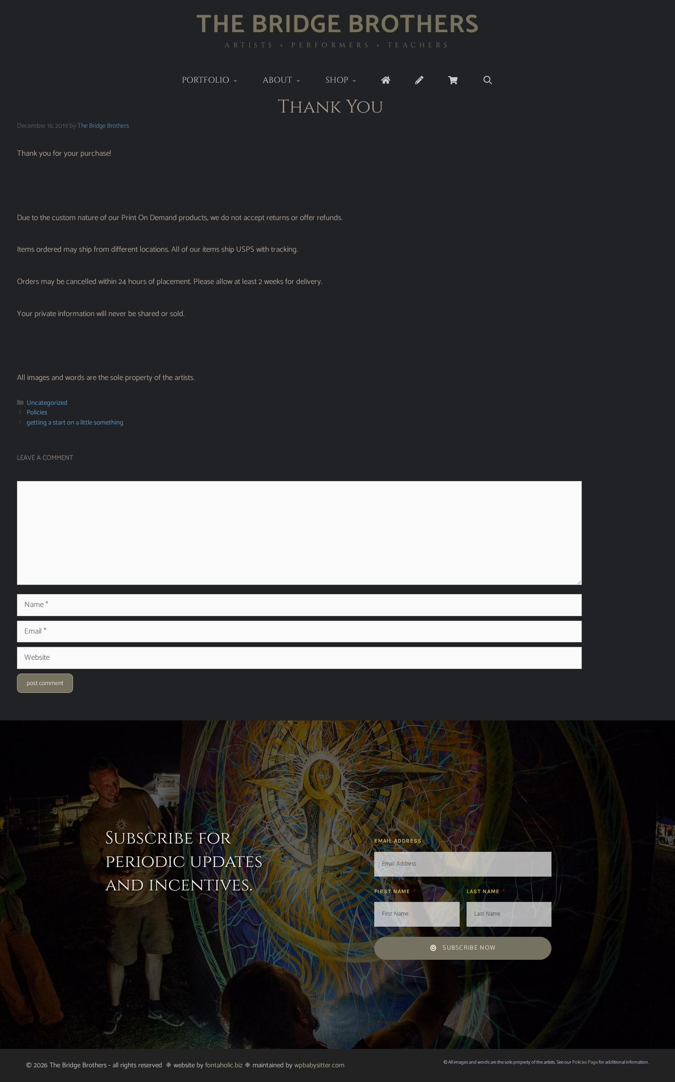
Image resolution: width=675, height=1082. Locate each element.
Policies (37, 412)
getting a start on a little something (75, 422)
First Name (393, 891)
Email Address (399, 841)
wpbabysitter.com (319, 1065)
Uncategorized (47, 402)
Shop (337, 80)
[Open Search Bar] (487, 80)
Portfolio (205, 80)
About (277, 80)
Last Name (484, 891)
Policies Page (585, 1062)
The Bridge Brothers (338, 25)
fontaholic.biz (224, 1065)
